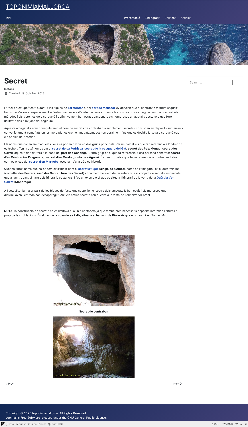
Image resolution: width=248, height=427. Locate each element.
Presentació (132, 18)
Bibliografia (152, 18)
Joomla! (11, 417)
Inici (8, 18)
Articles (186, 18)
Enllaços (170, 18)
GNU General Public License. (87, 417)
